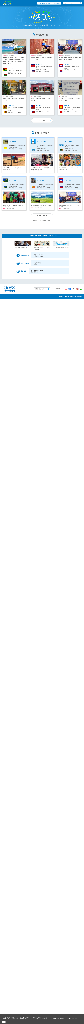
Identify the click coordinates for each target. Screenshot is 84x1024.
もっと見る (42, 120)
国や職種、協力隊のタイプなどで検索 (50, 3)
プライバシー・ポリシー (34, 1018)
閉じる (3, 1022)
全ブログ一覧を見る (42, 216)
